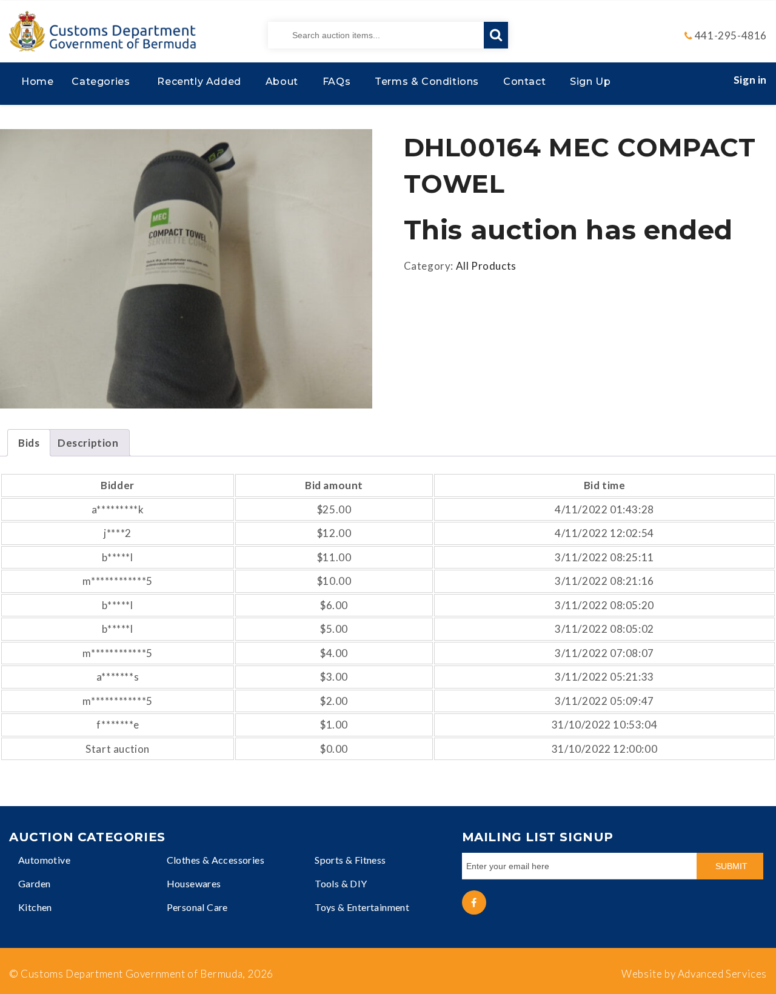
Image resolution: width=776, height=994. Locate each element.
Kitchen (35, 907)
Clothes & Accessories (215, 860)
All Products (486, 265)
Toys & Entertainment (362, 907)
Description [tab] (88, 442)
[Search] (496, 35)
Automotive (44, 860)
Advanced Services (722, 973)
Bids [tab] (28, 442)
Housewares (194, 883)
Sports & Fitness (350, 860)
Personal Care (197, 907)
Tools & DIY (341, 883)
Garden (34, 883)
